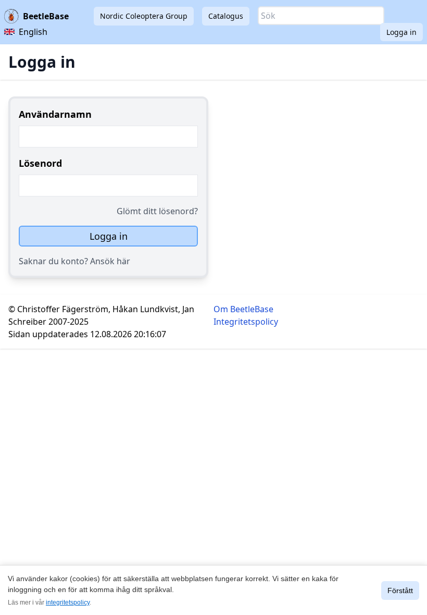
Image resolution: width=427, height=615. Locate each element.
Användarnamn (55, 114)
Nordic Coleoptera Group (143, 16)
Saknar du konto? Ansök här (74, 261)
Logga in (401, 32)
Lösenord (40, 163)
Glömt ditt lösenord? (157, 211)
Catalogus (225, 16)
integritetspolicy (68, 602)
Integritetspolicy (246, 321)
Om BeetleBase (243, 309)
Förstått (400, 590)
